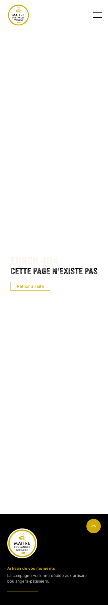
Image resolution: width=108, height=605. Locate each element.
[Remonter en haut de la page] (93, 526)
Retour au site (30, 286)
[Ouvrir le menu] (97, 14)
